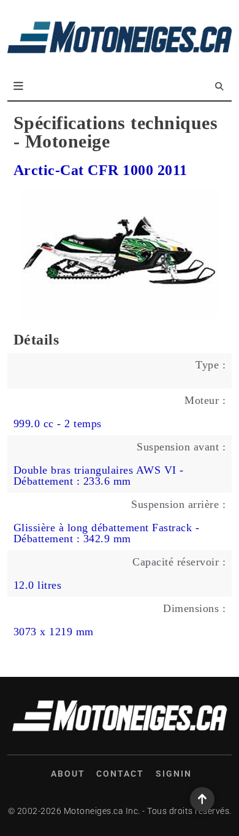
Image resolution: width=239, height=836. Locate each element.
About (68, 773)
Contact (120, 773)
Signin (174, 773)
